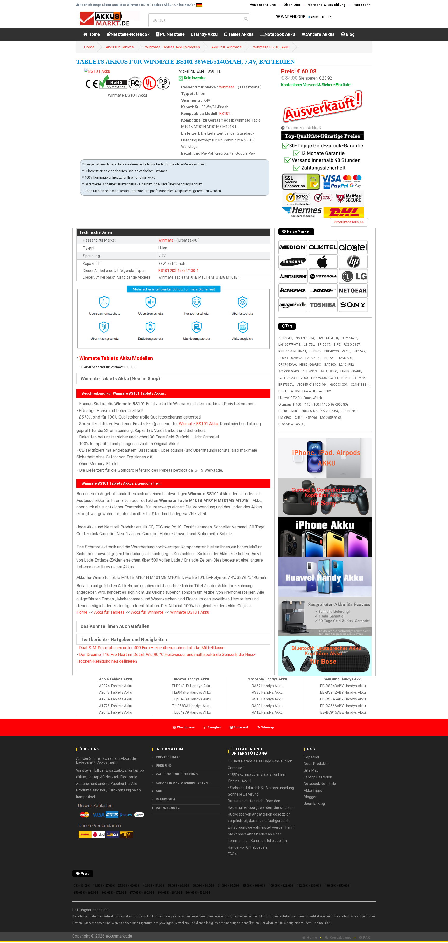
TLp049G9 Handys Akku (191, 699)
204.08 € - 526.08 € (198, 892)
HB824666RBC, (310, 364)
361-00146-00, (288, 371)
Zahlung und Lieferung (177, 774)
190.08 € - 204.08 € (170, 892)
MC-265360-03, (331, 418)
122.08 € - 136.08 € (309, 885)
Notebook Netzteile (320, 784)
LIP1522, (360, 351)
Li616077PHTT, (289, 344)
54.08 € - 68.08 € (178, 885)
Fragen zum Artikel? (304, 127)
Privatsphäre (168, 757)
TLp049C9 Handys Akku (191, 712)
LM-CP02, (285, 418)
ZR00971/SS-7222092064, (320, 411)
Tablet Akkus (240, 34)
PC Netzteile (172, 34)
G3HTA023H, (288, 378)
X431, (299, 418)
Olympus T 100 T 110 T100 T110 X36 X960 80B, (313, 404)
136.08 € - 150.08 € (337, 885)
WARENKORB (293, 16)
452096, (312, 418)
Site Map (311, 770)
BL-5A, (329, 358)
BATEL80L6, (329, 371)
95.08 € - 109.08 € (253, 885)
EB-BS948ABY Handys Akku (343, 686)
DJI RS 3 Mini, (288, 411)
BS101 (224, 113)
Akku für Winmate (226, 47)
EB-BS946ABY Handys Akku (343, 699)
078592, (297, 358)
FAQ (366, 937)
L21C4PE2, (347, 364)
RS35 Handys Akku (267, 692)
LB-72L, (309, 344)
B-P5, (337, 344)
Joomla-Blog (314, 804)
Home (93, 34)
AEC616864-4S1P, (303, 391)
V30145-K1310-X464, (312, 384)
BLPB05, (316, 351)
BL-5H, (283, 391)
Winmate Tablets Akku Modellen (172, 47)
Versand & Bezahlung (327, 5)
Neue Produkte (316, 764)
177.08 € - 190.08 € (142, 892)
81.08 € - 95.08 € (228, 885)
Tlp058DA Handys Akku (191, 706)
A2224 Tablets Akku (115, 686)
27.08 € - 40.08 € (128, 885)
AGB (159, 791)
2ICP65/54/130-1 (184, 270)
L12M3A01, (345, 358)
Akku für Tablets (120, 47)
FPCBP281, (350, 411)
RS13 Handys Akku (267, 699)
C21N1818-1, (360, 384)
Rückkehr (362, 5)
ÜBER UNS (164, 765)
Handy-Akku (205, 34)
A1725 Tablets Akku (115, 706)
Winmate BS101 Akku (271, 47)
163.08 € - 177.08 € (114, 892)
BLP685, (360, 378)
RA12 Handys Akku (267, 712)
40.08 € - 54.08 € (153, 885)
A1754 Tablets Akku (115, 699)
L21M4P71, (313, 358)
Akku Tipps (313, 790)
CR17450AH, (287, 364)
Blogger (310, 797)
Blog (350, 34)
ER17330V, (286, 384)
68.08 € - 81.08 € (203, 885)
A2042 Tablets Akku (115, 712)
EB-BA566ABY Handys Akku (343, 706)
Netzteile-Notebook (130, 34)
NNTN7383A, (305, 338)
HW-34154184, (328, 338)
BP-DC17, (324, 344)
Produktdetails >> (349, 222)
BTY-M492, (350, 338)
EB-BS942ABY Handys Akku (343, 692)
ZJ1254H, (285, 338)
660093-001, (339, 384)
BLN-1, (346, 378)
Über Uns (292, 5)
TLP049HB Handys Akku (191, 686)
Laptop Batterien (318, 777)
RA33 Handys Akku (267, 706)
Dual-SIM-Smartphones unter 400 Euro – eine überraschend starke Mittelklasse (152, 647)
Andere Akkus (320, 34)
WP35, (346, 351)
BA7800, (330, 364)
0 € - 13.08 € (82, 885)
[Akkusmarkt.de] (108, 18)
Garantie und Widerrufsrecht (183, 782)
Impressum (165, 799)
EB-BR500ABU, (351, 371)
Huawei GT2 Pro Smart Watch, (300, 398)
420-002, (325, 391)
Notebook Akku (280, 34)
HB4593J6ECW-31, (325, 378)
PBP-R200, (331, 351)
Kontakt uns (265, 5)
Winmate (227, 87)
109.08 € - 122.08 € (281, 885)
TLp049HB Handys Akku (191, 692)
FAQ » (232, 854)
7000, (304, 378)
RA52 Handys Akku (267, 686)
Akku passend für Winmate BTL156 (110, 367)
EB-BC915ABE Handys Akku (343, 712)
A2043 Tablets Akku (115, 692)
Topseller (311, 757)
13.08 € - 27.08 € (104, 885)
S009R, (283, 358)
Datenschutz (168, 808)
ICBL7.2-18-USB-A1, (292, 351)
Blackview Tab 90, (291, 424)
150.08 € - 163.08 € (86, 892)
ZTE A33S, (309, 371)
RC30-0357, (352, 344)
